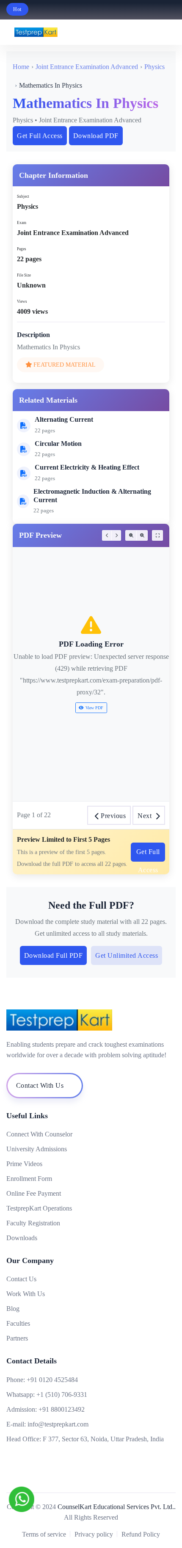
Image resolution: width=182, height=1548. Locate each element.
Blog (12, 1308)
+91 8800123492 (62, 1409)
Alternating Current (64, 419)
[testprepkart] (169, 32)
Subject (23, 196)
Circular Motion (58, 443)
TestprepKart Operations (39, 1208)
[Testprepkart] (151, 32)
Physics (154, 66)
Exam (21, 223)
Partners (17, 1338)
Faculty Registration (33, 1223)
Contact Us (21, 1279)
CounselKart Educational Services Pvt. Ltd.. (117, 1506)
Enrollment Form (29, 1178)
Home (21, 66)
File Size (24, 275)
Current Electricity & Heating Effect (87, 467)
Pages (21, 249)
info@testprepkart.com (58, 1424)
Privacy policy (93, 1534)
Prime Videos (24, 1163)
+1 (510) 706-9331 (61, 1394)
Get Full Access (40, 135)
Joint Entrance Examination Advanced (87, 66)
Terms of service (44, 1534)
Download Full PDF (53, 955)
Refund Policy (140, 1534)
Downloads (21, 1237)
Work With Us (25, 1293)
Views (22, 301)
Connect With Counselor (39, 1134)
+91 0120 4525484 (52, 1379)
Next (145, 815)
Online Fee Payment (33, 1193)
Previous (113, 815)
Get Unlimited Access (126, 955)
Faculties (18, 1323)
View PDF (94, 707)
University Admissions (36, 1149)
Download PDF (96, 135)
